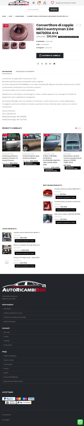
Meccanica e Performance (13, 381)
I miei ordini (8, 345)
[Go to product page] (73, 142)
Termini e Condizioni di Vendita (15, 317)
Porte (12, 154)
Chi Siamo (7, 309)
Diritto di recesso (10, 321)
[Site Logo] (18, 2)
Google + (50, 63)
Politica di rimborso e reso (13, 313)
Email (54, 63)
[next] (80, 25)
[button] (33, 3)
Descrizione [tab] (7, 71)
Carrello (7, 341)
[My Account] (45, 3)
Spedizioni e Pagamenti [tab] (25, 71)
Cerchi (6, 369)
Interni (6, 373)
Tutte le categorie (10, 356)
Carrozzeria (48, 48)
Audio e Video (9, 360)
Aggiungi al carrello (51, 55)
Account (7, 332)
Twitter (42, 63)
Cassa (6, 336)
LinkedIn (46, 63)
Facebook (38, 63)
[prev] (77, 25)
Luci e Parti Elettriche (11, 377)
